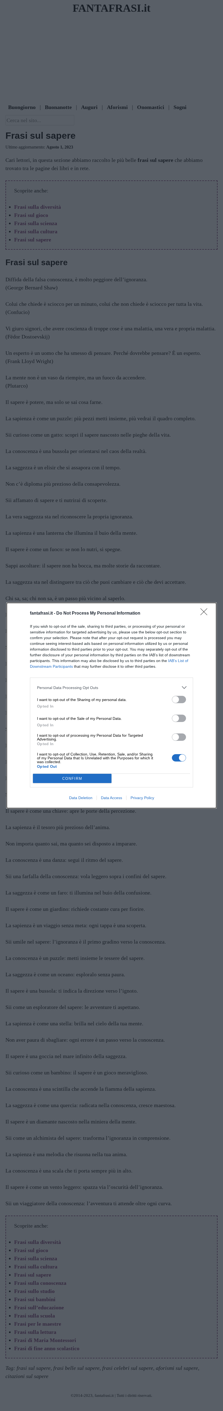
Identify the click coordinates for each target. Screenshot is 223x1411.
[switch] (179, 699)
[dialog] (111, 705)
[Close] (205, 613)
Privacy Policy (142, 798)
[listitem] (111, 687)
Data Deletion (80, 798)
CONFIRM (72, 778)
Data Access (111, 798)
